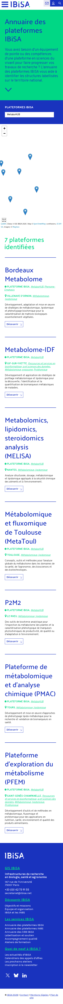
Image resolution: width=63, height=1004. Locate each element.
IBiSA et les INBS (15, 912)
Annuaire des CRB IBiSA (19, 931)
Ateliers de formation (18, 942)
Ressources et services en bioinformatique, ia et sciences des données (30, 365)
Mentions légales (39, 995)
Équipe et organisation (19, 909)
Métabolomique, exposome (19, 369)
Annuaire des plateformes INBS (24, 928)
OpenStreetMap (39, 224)
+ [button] (4, 128)
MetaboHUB (37, 286)
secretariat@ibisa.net (18, 893)
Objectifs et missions (18, 905)
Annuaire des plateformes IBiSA (24, 925)
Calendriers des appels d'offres (23, 958)
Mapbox (16, 227)
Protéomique (40, 369)
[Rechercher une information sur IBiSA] (59, 5)
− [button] (4, 133)
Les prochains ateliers (18, 961)
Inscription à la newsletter (21, 965)
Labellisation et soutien (19, 935)
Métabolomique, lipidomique (32, 470)
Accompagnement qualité (21, 938)
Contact (24, 995)
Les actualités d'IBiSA (18, 954)
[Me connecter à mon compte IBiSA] (53, 5)
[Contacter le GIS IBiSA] (46, 5)
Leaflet (3, 224)
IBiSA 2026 (12, 995)
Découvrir (12, 324)
